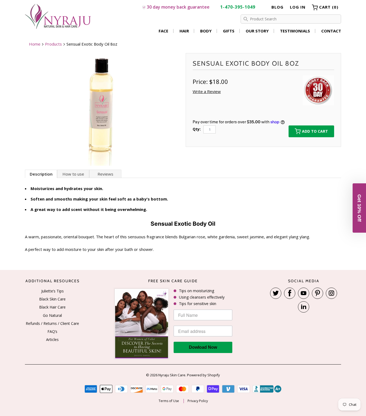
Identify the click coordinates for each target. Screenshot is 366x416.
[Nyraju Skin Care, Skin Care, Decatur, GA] (267, 389)
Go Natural (52, 315)
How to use (73, 174)
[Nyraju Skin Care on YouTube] (303, 293)
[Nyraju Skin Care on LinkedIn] (303, 307)
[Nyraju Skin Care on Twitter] (275, 293)
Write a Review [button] (207, 91)
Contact (331, 31)
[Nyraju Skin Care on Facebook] (289, 293)
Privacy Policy (198, 401)
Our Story (257, 31)
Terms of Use (169, 401)
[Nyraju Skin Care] (58, 17)
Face (163, 31)
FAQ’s (52, 331)
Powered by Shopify (203, 375)
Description (41, 174)
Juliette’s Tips (52, 291)
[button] (359, 208)
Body (206, 31)
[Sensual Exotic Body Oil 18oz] (102, 109)
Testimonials (295, 31)
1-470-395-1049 (237, 7)
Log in (297, 7)
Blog (277, 7)
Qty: (197, 129)
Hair (184, 31)
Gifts (228, 31)
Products (53, 44)
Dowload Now (203, 347)
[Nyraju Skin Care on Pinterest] (317, 293)
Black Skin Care (52, 299)
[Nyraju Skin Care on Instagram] (331, 293)
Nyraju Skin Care (171, 375)
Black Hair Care (52, 307)
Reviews (105, 174)
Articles (52, 339)
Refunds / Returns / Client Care (52, 323)
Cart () (328, 7)
